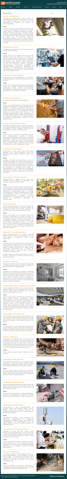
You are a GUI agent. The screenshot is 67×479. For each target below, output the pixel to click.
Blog (60, 7)
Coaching (47, 7)
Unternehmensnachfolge (36, 7)
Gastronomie (26, 7)
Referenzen (3, 7)
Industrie (10, 7)
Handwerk (18, 7)
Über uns (54, 7)
